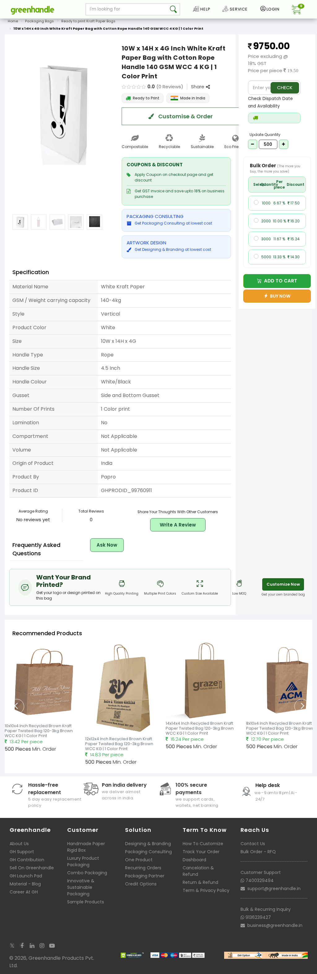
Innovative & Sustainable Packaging (80, 887)
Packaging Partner (144, 876)
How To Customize (203, 844)
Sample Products (85, 902)
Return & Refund (200, 882)
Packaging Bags (39, 21)
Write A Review (178, 525)
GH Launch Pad (26, 876)
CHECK (285, 87)
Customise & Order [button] (185, 116)
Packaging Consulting (148, 852)
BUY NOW (279, 296)
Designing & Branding (148, 844)
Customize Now (283, 584)
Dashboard (194, 860)
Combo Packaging (87, 873)
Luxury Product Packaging (83, 861)
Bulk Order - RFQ (258, 852)
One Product (139, 860)
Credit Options (141, 884)
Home (13, 21)
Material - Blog (25, 884)
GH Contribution (27, 860)
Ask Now (107, 545)
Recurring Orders (143, 868)
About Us (19, 844)
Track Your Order (201, 852)
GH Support (22, 852)
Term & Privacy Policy (206, 890)
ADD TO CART (279, 280)
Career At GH (24, 892)
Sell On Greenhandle (32, 868)
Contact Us (253, 844)
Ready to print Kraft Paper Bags (88, 21)
